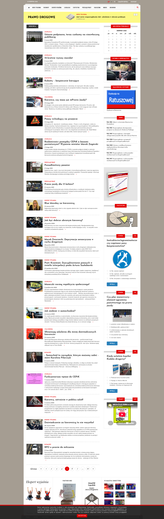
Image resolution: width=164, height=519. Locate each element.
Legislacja (67, 7)
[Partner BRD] (67, 494)
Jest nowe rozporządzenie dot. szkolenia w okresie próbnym (100, 17)
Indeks (105, 7)
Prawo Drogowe (41, 17)
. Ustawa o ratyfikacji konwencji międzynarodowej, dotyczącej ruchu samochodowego (119, 147)
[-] (119, 486)
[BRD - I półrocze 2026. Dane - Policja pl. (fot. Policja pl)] (108, 486)
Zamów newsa (123, 1)
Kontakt (134, 1)
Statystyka (76, 7)
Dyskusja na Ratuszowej (114, 110)
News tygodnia (36, 7)
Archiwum (112, 7)
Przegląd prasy (86, 7)
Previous (135, 15)
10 (88, 468)
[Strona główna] (29, 7)
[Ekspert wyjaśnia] (38, 491)
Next (137, 15)
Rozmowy (46, 7)
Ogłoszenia (97, 7)
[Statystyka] (122, 219)
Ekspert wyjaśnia (56, 7)
